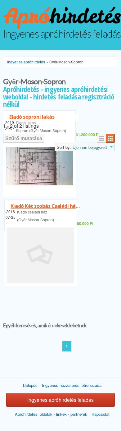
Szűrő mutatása (23, 138)
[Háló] (110, 138)
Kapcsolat (101, 414)
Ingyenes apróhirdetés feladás (60, 399)
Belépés (30, 385)
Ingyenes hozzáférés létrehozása (71, 385)
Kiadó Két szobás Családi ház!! (45, 206)
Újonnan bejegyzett (90, 147)
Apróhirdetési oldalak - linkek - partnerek (51, 414)
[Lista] (101, 138)
